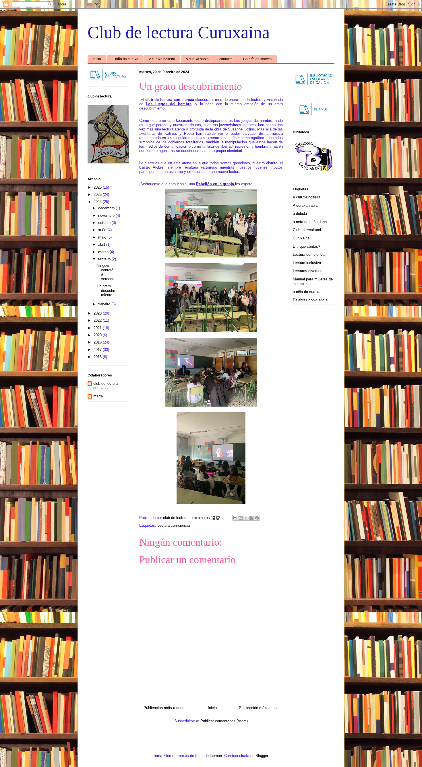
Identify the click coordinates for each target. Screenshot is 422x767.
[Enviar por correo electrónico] (235, 518)
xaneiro (104, 304)
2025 (98, 194)
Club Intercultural (307, 230)
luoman (216, 756)
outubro (105, 222)
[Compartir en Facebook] (251, 518)
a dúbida (300, 213)
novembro (107, 215)
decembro (107, 208)
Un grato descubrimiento (106, 290)
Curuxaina (301, 238)
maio (102, 237)
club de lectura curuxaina (105, 385)
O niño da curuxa (125, 59)
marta (98, 396)
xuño (102, 230)
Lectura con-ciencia (173, 525)
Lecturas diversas (307, 271)
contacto (226, 59)
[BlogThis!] (240, 518)
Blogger (261, 756)
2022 (98, 320)
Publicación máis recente (164, 708)
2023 (98, 313)
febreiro (105, 259)
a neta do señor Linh (310, 222)
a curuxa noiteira (306, 197)
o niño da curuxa (306, 292)
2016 (98, 357)
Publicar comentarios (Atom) (224, 721)
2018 (98, 342)
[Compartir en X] (246, 518)
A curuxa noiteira (162, 59)
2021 (98, 328)
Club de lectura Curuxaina (179, 32)
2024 (98, 202)
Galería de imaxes (257, 59)
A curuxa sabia (197, 59)
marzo (104, 252)
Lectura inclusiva (307, 263)
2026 (98, 187)
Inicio (97, 59)
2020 (98, 335)
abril (102, 244)
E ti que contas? (306, 246)
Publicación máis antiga (258, 708)
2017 (98, 350)
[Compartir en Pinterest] (257, 518)
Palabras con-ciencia (310, 300)
